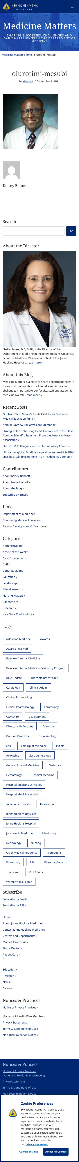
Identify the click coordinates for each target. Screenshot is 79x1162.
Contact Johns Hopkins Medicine (23, 929)
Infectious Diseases (18, 804)
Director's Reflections (19, 726)
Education (9, 577)
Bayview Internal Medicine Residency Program (35, 668)
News (6, 982)
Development (37, 716)
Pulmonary (13, 862)
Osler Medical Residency (21, 852)
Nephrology (13, 843)
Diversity (48, 726)
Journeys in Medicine (19, 833)
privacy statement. (37, 1144)
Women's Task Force (19, 882)
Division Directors (17, 736)
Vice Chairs (36, 872)
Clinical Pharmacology (20, 707)
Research (8, 608)
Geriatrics (55, 765)
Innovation (47, 804)
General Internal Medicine (22, 765)
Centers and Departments (19, 936)
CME (5, 564)
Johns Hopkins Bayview (21, 814)
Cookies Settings (28, 1151)
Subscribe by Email (15, 494)
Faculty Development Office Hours (24, 526)
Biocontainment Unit (44, 678)
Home (6, 917)
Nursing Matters (13, 595)
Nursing (36, 843)
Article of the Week (15, 552)
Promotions (54, 852)
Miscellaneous (12, 589)
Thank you (12, 872)
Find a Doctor (11, 948)
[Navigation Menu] (72, 7)
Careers (7, 988)
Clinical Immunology (19, 697)
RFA (32, 862)
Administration (12, 545)
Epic (8, 746)
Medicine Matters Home (17, 54)
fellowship (12, 755)
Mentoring (49, 833)
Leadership (10, 583)
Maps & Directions (14, 942)
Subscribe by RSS (13, 905)
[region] (39, 1128)
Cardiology (13, 687)
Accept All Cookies (55, 1151)
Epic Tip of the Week (33, 746)
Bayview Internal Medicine (23, 658)
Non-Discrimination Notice (19, 1035)
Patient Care (10, 602)
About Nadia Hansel (15, 482)
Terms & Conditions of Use (19, 1028)
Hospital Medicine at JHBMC (24, 784)
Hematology (14, 775)
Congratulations (13, 570)
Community (51, 707)
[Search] (71, 231)
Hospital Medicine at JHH (22, 794)
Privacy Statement (14, 1022)
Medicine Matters (39, 26)
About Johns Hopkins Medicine (22, 923)
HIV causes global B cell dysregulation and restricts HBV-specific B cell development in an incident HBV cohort (38, 454)
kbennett (28, 81)
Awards (45, 639)
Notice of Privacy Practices (19, 1007)
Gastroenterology (40, 755)
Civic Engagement (14, 558)
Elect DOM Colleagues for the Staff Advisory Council (35, 446)
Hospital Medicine (42, 775)
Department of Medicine (18, 514)
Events (60, 746)
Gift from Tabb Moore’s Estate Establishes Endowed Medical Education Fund (35, 416)
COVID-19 (12, 716)
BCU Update (14, 678)
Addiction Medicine (18, 639)
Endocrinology (47, 736)
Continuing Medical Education (22, 520)
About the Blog (12, 488)
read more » (35, 362)
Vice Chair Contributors (17, 614)
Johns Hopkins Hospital (21, 823)
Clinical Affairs (39, 687)
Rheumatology (53, 862)
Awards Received (17, 648)
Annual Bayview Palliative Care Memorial (29, 425)
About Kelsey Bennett (16, 476)
